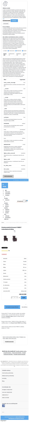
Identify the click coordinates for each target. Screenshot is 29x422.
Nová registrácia (24, 180)
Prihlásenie (17, 180)
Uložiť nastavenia (8, 176)
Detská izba (6, 213)
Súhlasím (14, 20)
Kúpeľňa (7, 209)
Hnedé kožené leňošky (19, 354)
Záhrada (7, 216)
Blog (3, 381)
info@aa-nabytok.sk (7, 389)
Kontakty (4, 378)
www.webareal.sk (19, 417)
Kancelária (7, 193)
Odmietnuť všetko (6, 20)
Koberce (7, 211)
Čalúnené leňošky (17, 353)
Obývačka (7, 192)
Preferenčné (12, 50)
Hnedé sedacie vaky (21, 351)
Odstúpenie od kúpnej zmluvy (16, 418)
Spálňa (6, 204)
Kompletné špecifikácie (12, 307)
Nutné (5, 50)
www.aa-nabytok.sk (7, 392)
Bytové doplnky (6, 207)
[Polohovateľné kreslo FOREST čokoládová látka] (5, 239)
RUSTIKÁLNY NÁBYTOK (7, 218)
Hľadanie (20, 201)
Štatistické (19, 50)
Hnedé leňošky (7, 353)
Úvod (3, 222)
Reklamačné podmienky (8, 375)
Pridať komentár (9, 341)
